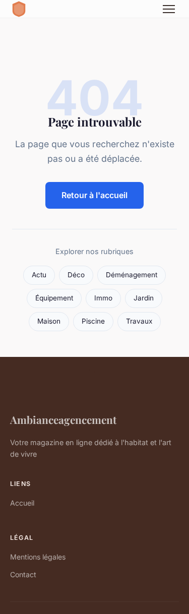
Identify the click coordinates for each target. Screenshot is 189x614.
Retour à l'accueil (94, 195)
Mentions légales (38, 556)
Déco (76, 275)
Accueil (22, 503)
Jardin (144, 298)
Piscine (93, 321)
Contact (23, 574)
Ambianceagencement (63, 419)
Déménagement (131, 275)
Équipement (54, 298)
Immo (103, 298)
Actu (39, 275)
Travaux (139, 321)
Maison (48, 321)
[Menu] (169, 9)
